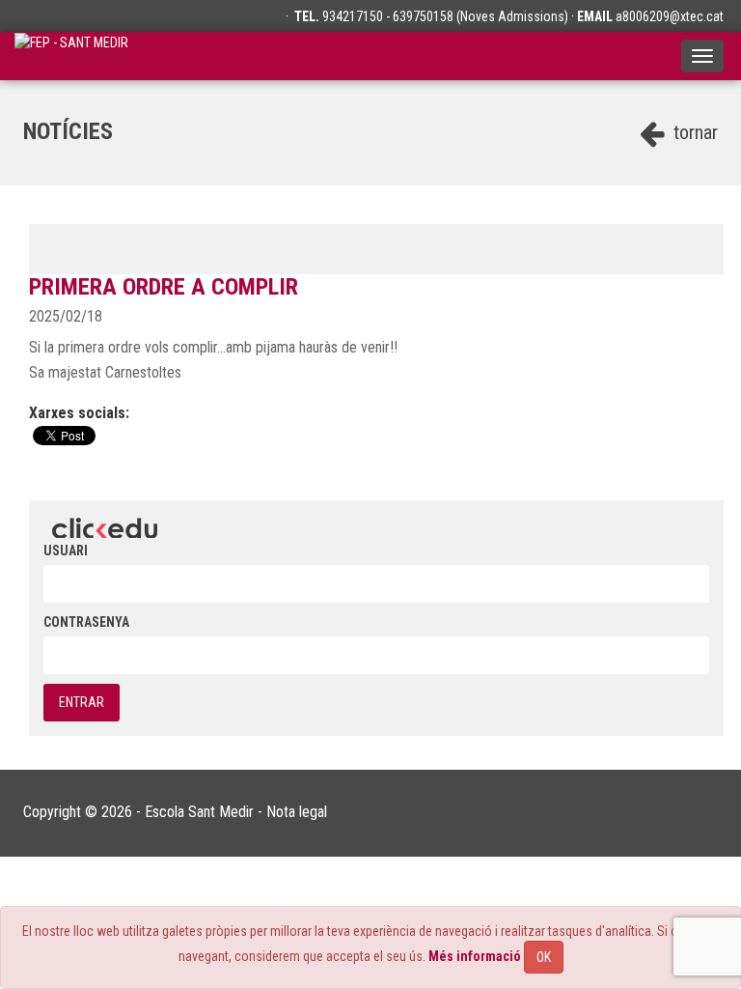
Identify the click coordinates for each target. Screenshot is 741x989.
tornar (693, 132)
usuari (65, 550)
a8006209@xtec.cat (670, 16)
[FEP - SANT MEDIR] (71, 56)
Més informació (474, 956)
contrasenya (86, 622)
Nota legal (296, 812)
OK (543, 957)
